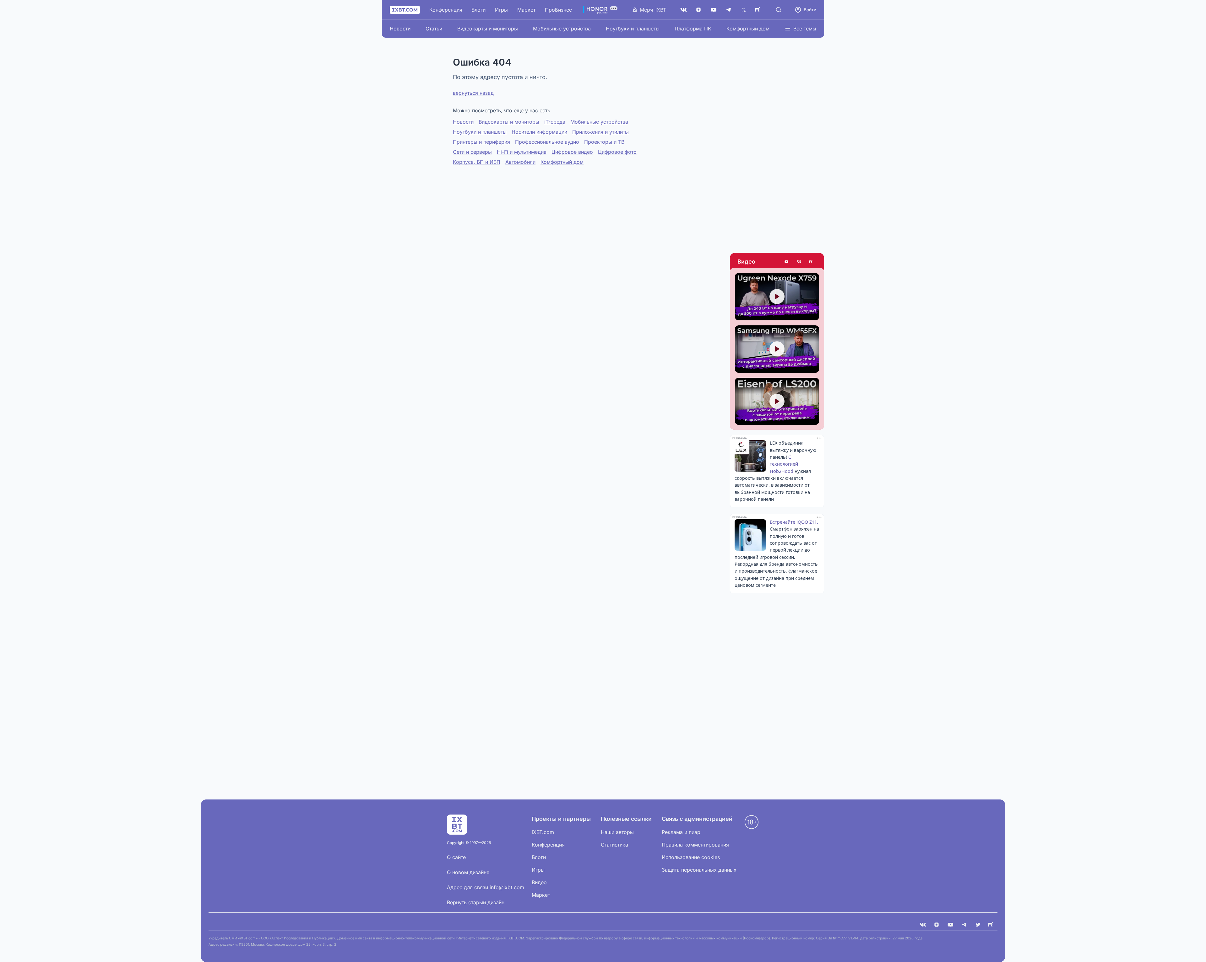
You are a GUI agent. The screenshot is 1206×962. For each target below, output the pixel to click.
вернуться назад (473, 93)
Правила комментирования (695, 845)
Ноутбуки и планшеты (633, 28)
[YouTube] (713, 10)
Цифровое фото (617, 152)
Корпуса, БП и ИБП (476, 162)
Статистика (614, 845)
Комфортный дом (747, 28)
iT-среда (554, 122)
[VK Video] (799, 262)
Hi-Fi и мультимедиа (521, 152)
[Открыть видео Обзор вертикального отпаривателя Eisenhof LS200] (777, 401)
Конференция (445, 10)
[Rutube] (812, 262)
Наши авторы (617, 832)
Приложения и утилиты (600, 132)
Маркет (526, 10)
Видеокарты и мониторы (487, 28)
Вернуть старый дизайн (475, 902)
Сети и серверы (472, 152)
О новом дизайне (468, 872)
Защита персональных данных (699, 870)
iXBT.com (543, 832)
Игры (501, 10)
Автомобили (520, 162)
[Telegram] (728, 10)
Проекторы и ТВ (604, 142)
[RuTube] (759, 10)
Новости (400, 28)
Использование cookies (691, 857)
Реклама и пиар (681, 832)
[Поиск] (778, 10)
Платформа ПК (693, 28)
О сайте (456, 857)
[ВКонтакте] (683, 10)
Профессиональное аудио (547, 142)
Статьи (434, 28)
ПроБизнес (558, 10)
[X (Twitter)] (743, 10)
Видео (746, 261)
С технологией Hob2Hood (784, 464)
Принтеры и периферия (481, 142)
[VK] (922, 924)
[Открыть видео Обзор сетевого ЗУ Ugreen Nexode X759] (777, 296)
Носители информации (539, 132)
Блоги (478, 10)
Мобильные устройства (562, 28)
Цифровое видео (572, 152)
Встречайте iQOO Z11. (794, 522)
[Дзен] (698, 10)
